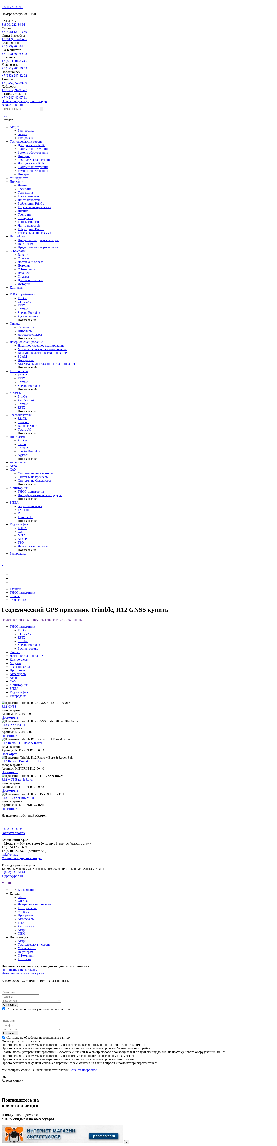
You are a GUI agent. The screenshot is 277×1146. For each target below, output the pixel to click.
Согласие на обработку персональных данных (38, 1009)
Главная (15, 589)
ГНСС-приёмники (22, 294)
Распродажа (26, 130)
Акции (22, 134)
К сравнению (27, 889)
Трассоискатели (21, 415)
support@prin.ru (12, 876)
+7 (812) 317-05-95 (14, 39)
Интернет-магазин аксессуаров (23, 973)
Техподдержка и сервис (34, 159)
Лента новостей (29, 200)
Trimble (15, 596)
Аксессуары (18, 462)
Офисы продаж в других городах (24, 101)
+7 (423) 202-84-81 (14, 46)
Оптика (15, 323)
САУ (13, 469)
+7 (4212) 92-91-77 (14, 90)
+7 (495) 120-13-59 (14, 31)
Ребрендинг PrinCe (31, 203)
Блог (5, 116)
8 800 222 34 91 (12, 7)
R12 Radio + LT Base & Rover (22, 743)
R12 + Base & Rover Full (18, 797)
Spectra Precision (29, 645)
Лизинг (23, 185)
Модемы (15, 393)
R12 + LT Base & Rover (17, 779)
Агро (13, 466)
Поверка (24, 156)
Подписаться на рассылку (19, 969)
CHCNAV (25, 634)
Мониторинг (19, 488)
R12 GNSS (9, 706)
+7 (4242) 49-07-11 (14, 97)
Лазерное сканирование (26, 342)
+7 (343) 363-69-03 (14, 53)
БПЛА (14, 502)
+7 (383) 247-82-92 (14, 75)
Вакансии (24, 254)
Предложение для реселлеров (38, 240)
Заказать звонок (13, 104)
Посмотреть (10, 717)
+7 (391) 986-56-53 (14, 68)
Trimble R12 (18, 599)
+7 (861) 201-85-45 (14, 61)
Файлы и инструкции (33, 148)
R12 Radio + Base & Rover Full (22, 761)
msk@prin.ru (10, 854)
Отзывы (23, 258)
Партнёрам (25, 243)
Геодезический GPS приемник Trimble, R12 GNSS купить (42, 619)
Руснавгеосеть (28, 648)
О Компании (26, 269)
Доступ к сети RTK (31, 145)
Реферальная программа (34, 207)
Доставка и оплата (30, 262)
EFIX (21, 637)
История (24, 265)
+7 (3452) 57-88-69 (14, 83)
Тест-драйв (25, 192)
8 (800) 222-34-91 (13, 24)
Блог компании (28, 196)
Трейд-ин (24, 189)
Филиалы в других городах (22, 858)
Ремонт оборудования (33, 152)
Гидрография (19, 524)
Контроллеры (19, 371)
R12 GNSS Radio (13, 724)
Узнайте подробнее (83, 1070)
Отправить (9, 1004)
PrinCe (22, 630)
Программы (18, 436)
